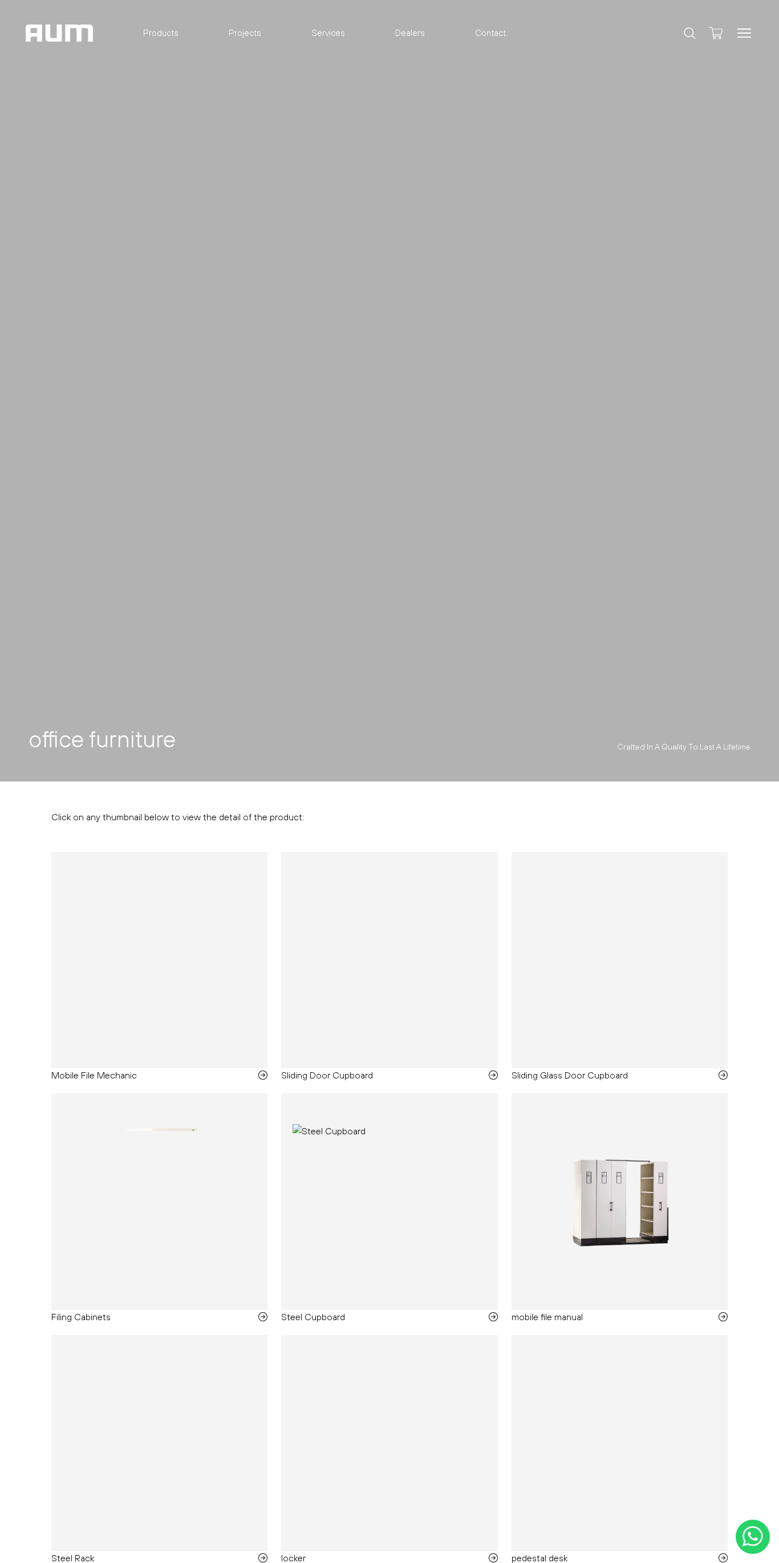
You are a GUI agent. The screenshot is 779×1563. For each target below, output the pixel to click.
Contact (490, 33)
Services (328, 33)
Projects (245, 33)
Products (160, 33)
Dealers (410, 33)
